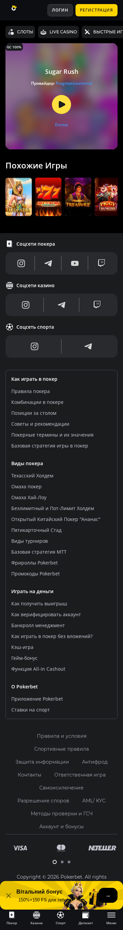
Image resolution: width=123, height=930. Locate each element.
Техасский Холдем (32, 475)
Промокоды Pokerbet (35, 573)
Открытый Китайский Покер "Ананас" (55, 519)
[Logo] (21, 10)
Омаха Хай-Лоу (28, 497)
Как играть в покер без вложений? (52, 636)
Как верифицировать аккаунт (46, 614)
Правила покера (30, 391)
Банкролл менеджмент (38, 625)
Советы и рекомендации (40, 424)
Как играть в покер (34, 379)
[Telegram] (48, 263)
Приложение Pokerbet (37, 699)
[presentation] (12, 917)
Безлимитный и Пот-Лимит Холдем (52, 508)
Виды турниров (29, 541)
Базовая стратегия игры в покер (49, 445)
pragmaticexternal (74, 83)
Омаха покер (26, 486)
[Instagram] (21, 263)
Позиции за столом (33, 413)
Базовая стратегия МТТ (39, 552)
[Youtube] (75, 263)
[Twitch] (101, 263)
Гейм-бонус (24, 658)
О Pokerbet (24, 686)
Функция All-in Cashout (38, 669)
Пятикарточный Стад (36, 530)
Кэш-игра (22, 647)
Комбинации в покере (37, 402)
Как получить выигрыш (39, 603)
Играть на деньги (32, 591)
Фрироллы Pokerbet (34, 562)
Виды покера (27, 463)
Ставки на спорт (30, 709)
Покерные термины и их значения (52, 434)
